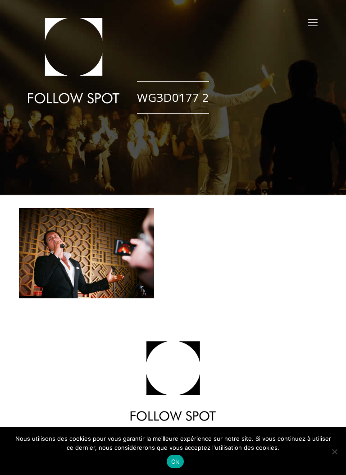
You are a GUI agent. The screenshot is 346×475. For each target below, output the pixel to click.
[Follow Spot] (73, 61)
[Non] (334, 452)
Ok (175, 461)
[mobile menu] (312, 22)
